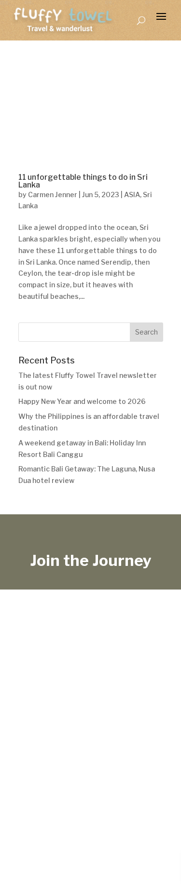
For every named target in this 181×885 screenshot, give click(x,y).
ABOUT (157, 775)
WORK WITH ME (42, 788)
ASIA (132, 194)
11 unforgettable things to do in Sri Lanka (83, 181)
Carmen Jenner (52, 194)
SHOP (102, 775)
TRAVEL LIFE (36, 775)
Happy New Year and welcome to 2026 (82, 401)
